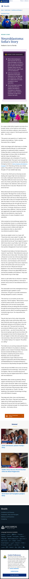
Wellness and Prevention (7, 517)
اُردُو (21, 545)
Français (20, 534)
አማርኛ (8, 534)
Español (3, 534)
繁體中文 (14, 534)
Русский (9, 536)
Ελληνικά (4, 545)
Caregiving (4, 519)
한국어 (19, 540)
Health (6, 6)
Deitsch (12, 547)
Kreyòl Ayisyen (5, 543)
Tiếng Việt (3, 538)
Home (2, 10)
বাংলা (10, 540)
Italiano (22, 536)
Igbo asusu (23, 538)
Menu (11, 1)
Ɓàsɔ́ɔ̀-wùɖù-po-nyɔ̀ (13, 538)
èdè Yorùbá (4, 540)
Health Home (7, 10)
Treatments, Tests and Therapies (9, 514)
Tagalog (3, 536)
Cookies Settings (14, 571)
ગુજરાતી (10, 545)
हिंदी (7, 547)
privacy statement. (14, 568)
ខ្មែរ (16, 547)
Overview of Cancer (5, 13)
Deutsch (17, 543)
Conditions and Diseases (16, 10)
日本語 (14, 540)
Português (16, 536)
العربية (12, 543)
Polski (23, 543)
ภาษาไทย (16, 545)
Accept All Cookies (14, 575)
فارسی (2, 547)
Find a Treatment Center (13, 416)
